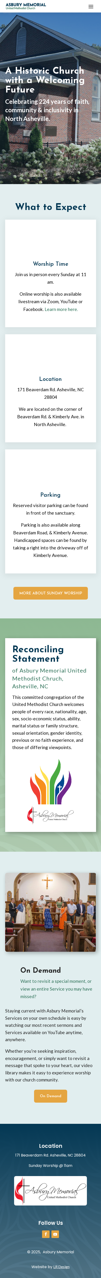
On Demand (50, 1096)
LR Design (61, 1266)
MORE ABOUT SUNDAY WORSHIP (50, 593)
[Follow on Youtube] (55, 1234)
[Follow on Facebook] (46, 1234)
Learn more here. (61, 309)
